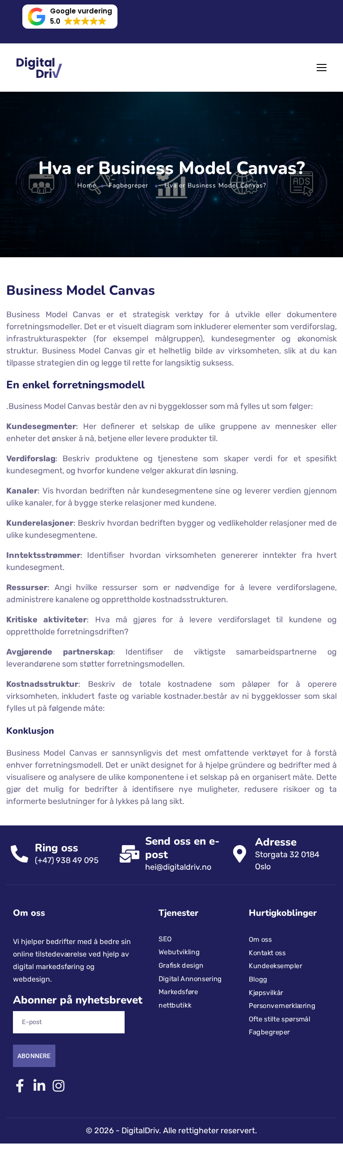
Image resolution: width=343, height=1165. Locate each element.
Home (86, 185)
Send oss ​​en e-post (182, 848)
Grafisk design (181, 965)
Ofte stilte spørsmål (279, 1019)
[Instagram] (58, 1086)
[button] (69, 16)
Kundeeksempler (275, 966)
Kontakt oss (267, 953)
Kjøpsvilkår (266, 992)
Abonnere (34, 1055)
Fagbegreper (128, 185)
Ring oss (56, 848)
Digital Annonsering (190, 978)
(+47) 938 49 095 (67, 860)
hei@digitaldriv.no (178, 867)
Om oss (260, 939)
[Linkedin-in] (39, 1086)
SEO (165, 939)
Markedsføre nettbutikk (178, 998)
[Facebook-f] (20, 1086)
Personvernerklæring (282, 1006)
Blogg (258, 979)
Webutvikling (179, 952)
